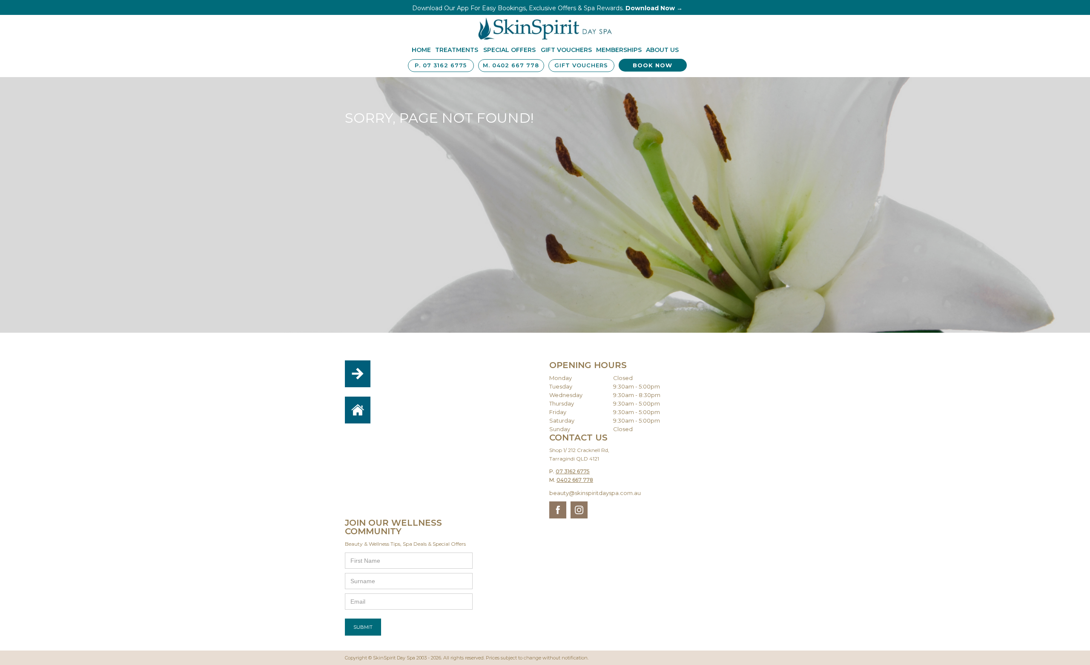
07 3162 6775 (573, 471)
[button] (456, 50)
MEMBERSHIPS (619, 50)
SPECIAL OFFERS (509, 50)
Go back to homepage (407, 411)
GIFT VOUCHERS (581, 65)
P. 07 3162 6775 (441, 65)
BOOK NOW (652, 65)
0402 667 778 (574, 480)
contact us (409, 381)
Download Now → (654, 8)
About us (662, 50)
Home (421, 50)
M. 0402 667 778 (511, 65)
